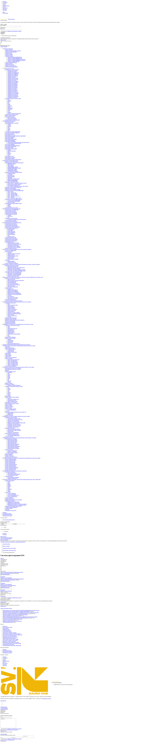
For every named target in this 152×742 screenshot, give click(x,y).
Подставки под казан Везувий (14, 284)
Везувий (9, 112)
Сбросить (5, 534)
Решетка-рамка (11, 257)
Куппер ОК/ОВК (11, 229)
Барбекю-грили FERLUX (13, 290)
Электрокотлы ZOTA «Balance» (14, 246)
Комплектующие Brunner (13, 179)
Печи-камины (5, 628)
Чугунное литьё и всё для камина (9, 635)
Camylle (9, 398)
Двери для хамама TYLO (13, 363)
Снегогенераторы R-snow (13, 475)
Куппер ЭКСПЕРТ (11, 234)
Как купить (5, 7)
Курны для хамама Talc (12, 450)
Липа (9, 326)
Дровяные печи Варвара (12, 84)
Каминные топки (6, 629)
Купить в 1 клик (3, 577)
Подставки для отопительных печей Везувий (17, 219)
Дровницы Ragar (11, 261)
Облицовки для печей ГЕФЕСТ (14, 275)
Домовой (9, 215)
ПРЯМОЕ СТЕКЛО (12, 163)
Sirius (9, 488)
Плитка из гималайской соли (13, 343)
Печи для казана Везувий (13, 283)
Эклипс (9, 154)
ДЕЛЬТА (9, 206)
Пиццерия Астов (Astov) (13, 298)
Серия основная (11, 349)
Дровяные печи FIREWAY (13, 73)
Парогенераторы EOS (12, 443)
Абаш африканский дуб (12, 328)
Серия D (9, 124)
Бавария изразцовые (12, 150)
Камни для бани (11, 314)
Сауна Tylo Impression (12, 494)
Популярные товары (7, 513)
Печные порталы (11, 311)
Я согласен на (12, 31)
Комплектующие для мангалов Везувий (16, 280)
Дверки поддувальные (12, 309)
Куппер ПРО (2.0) (11, 231)
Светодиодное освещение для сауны (15, 419)
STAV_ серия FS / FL (12, 192)
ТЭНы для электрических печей (14, 113)
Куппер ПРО (10, 230)
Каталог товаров (3, 46)
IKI (8, 102)
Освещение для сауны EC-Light (14, 425)
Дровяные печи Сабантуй (13, 92)
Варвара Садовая (11, 285)
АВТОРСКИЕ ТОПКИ (12, 169)
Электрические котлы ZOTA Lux (14, 244)
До (13, 523)
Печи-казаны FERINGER (13, 286)
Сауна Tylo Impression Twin (13, 495)
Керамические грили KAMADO (14, 293)
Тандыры (9, 295)
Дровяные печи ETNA (12, 71)
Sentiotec (9, 392)
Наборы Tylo (10, 414)
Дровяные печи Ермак (12, 88)
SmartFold (10, 489)
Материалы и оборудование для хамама (11, 642)
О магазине (5, 2)
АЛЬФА (9, 204)
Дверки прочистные (12, 310)
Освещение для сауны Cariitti (13, 421)
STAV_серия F (10, 191)
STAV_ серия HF (11, 196)
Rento (9, 376)
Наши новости (3, 536)
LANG (9, 104)
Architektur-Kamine (11, 173)
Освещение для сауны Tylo (13, 427)
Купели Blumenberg (11, 409)
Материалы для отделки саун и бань (10, 636)
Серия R (9, 126)
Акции (4, 4)
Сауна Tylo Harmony (12, 493)
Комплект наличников (12, 352)
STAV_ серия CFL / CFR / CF (13, 195)
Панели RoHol (10, 332)
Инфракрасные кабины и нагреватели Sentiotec (17, 504)
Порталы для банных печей (13, 276)
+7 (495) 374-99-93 (4, 19)
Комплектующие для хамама (13, 448)
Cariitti (9, 377)
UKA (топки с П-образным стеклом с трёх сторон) (18, 186)
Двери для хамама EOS (12, 360)
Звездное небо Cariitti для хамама (14, 430)
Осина (9, 336)
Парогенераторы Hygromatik (13, 444)
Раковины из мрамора (12, 451)
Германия (6, 531)
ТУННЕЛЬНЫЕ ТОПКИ (13, 166)
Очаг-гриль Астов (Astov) (13, 297)
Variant (9, 491)
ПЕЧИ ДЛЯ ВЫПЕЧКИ (12, 180)
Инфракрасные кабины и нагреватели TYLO (17, 505)
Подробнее (2, 576)
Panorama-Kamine (11, 176)
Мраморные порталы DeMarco (14, 268)
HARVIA (9, 100)
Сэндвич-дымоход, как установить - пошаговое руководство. (12, 541)
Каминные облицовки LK (13, 266)
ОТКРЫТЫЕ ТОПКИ (12, 170)
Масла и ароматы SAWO (13, 401)
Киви (9, 130)
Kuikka (9, 484)
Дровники (10, 252)
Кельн (9, 151)
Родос (9, 155)
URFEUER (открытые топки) (14, 178)
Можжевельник (11, 330)
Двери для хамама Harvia (13, 361)
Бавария (9, 149)
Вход (4, 12)
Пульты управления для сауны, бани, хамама (12, 643)
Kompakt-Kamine (11, 175)
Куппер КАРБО (11, 233)
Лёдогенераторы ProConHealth (14, 474)
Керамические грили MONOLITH (14, 294)
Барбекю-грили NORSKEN (13, 292)
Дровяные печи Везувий (13, 85)
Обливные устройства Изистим (14, 385)
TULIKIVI (10, 109)
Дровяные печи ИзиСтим (13, 89)
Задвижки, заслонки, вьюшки (14, 312)
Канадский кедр (11, 329)
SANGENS (10, 105)
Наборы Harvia (11, 413)
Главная (4, 1)
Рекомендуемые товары (7, 514)
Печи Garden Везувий (12, 281)
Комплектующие (11, 236)
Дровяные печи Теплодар (13, 95)
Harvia (9, 375)
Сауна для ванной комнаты (5, 538)
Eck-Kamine (10, 174)
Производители (6, 5)
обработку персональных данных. (14, 31)
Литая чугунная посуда (12, 315)
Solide (9, 490)
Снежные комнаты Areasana (13, 477)
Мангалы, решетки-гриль (13, 305)
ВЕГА (9, 205)
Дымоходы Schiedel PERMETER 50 (15, 58)
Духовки (9, 316)
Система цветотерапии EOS (13, 434)
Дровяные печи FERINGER (13, 72)
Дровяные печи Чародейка (13, 96)
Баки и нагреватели (12, 117)
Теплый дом (10, 216)
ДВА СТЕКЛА (11, 164)
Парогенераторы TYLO (12, 440)
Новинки (5, 512)
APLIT (9, 128)
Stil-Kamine (10, 177)
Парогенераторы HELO (12, 441)
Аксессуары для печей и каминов (9, 632)
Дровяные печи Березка (12, 83)
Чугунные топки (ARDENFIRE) (14, 200)
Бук (8, 334)
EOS (8, 99)
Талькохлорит (10, 340)
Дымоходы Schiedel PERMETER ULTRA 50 (16, 60)
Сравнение (9, 577)
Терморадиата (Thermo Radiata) (14, 333)
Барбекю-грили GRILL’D (13, 291)
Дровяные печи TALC (12, 80)
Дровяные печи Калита (12, 90)
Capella (9, 481)
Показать (5, 533)
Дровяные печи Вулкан (12, 86)
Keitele (9, 483)
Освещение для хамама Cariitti (14, 429)
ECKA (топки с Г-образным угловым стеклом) (17, 183)
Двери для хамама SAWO (13, 362)
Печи (9, 303)
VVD (9, 111)
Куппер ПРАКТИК (11, 232)
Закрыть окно (3, 39)
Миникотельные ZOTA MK (13, 242)
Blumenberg (10, 372)
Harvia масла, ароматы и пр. (13, 399)
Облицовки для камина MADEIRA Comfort (16, 269)
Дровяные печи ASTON (12, 70)
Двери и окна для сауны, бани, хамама (10, 639)
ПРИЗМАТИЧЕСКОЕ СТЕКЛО (14, 168)
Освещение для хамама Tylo (13, 432)
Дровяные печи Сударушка (13, 93)
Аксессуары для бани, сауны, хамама (10, 640)
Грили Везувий (11, 296)
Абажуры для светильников (13, 420)
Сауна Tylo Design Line (12, 496)
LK (8, 387)
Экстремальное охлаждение (8, 644)
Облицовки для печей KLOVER (14, 272)
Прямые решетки (11, 254)
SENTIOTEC (10, 108)
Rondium (9, 485)
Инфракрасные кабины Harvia (14, 502)
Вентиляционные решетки (13, 259)
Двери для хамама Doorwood (13, 359)
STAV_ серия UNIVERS (12, 193)
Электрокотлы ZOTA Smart (13, 245)
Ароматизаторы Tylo (12, 400)
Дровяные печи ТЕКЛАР (13, 94)
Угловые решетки (11, 256)
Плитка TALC (10, 341)
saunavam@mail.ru (58, 682)
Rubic (9, 486)
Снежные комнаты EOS (12, 478)
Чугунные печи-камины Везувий (14, 143)
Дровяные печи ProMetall (13, 82)
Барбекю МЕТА (11, 288)
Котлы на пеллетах (4, 539)
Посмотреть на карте (47, 698)
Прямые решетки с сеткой (13, 255)
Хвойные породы (11, 331)
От (1, 523)
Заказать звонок (11, 19)
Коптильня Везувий (12, 282)
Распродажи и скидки (7, 515)
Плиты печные (11, 306)
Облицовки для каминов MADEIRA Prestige (17, 270)
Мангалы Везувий (11, 279)
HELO (9, 101)
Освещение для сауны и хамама (9, 641)
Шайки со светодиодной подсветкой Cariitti (16, 422)
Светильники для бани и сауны (14, 418)
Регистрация (5, 13)
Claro (9, 482)
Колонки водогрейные (12, 118)
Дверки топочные (11, 308)
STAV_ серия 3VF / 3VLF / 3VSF (14, 198)
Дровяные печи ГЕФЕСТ (13, 87)
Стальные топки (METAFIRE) (14, 201)
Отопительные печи (7, 630)
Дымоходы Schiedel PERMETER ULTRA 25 (16, 59)
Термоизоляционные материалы (9, 637)
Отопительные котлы (7, 631)
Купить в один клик (14, 729)
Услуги (4, 6)
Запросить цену (11, 739)
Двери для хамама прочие (13, 364)
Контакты (5, 10)
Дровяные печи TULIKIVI (13, 81)
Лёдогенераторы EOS (12, 473)
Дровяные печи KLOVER (13, 79)
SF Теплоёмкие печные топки (14, 185)
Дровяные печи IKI (11, 77)
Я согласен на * (12, 597)
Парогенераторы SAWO (12, 445)
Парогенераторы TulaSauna (13, 447)
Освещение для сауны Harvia (13, 423)
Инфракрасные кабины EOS (13, 501)
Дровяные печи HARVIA (13, 76)
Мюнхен (9, 153)
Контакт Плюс (10, 431)
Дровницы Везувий (12, 262)
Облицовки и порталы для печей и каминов (12, 633)
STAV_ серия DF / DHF (12, 194)
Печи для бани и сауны (7, 627)
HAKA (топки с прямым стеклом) (14, 184)
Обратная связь (3, 706)
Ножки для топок (11, 202)
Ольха (9, 327)
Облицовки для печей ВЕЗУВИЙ (14, 273)
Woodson (9, 380)
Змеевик (9, 339)
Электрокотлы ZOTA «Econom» (14, 247)
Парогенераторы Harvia (12, 439)
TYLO (9, 110)
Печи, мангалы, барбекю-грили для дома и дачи (12, 634)
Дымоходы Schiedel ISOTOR (13, 61)
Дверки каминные (11, 307)
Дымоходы (5, 626)
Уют (8, 217)
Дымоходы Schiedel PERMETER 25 (15, 57)
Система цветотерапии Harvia (14, 435)
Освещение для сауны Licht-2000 (14, 424)
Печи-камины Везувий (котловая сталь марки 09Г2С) (18, 142)
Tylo (8, 373)
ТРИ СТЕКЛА (11, 165)
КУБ (8, 127)
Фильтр (2, 558)
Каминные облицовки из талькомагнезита (16, 267)
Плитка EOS (10, 342)
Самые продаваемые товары (6, 608)
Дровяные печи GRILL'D (13, 74)
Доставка (5, 8)
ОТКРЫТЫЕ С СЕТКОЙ (13, 171)
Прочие (9, 382)
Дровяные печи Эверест (12, 97)
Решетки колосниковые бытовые (14, 313)
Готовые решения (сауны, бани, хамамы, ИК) (12, 645)
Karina (9, 103)
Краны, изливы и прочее (13, 452)
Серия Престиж (11, 351)
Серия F (9, 125)
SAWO (9, 107)
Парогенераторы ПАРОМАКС (14, 446)
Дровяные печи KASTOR (13, 78)
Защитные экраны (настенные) (14, 253)
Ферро (9, 129)
